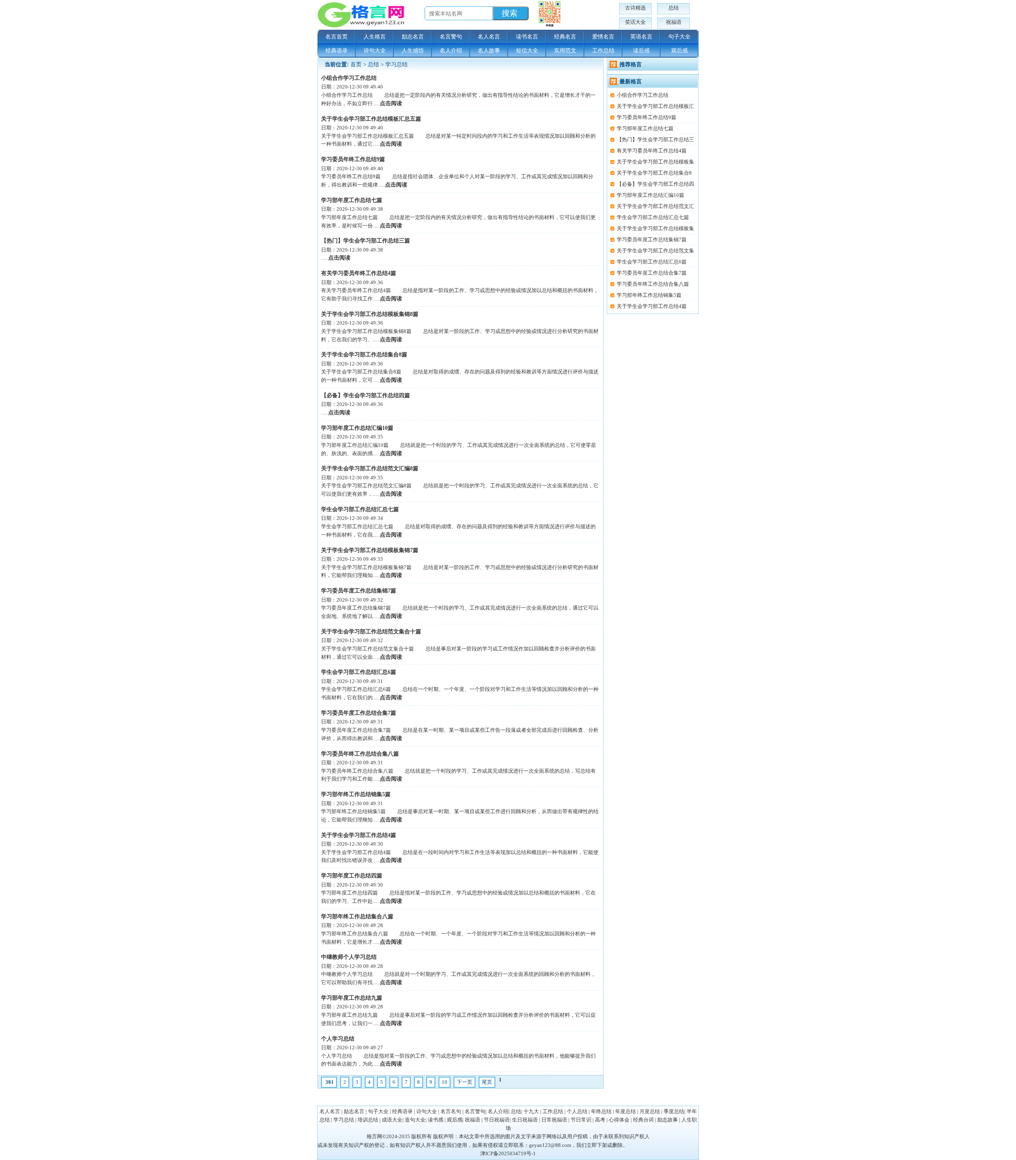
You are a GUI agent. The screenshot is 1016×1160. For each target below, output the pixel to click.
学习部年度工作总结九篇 (351, 998)
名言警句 (451, 37)
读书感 (435, 1120)
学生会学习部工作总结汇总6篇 (358, 672)
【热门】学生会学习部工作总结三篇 (365, 241)
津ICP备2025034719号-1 (508, 1153)
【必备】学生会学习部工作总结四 (655, 184)
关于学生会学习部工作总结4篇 (358, 835)
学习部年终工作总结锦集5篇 (356, 794)
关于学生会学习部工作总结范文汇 (655, 206)
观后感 (679, 51)
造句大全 (415, 1120)
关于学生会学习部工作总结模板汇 (655, 106)
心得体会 (619, 1120)
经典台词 (643, 1120)
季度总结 (674, 1111)
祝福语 (673, 22)
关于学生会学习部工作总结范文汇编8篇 (369, 468)
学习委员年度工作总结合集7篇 (358, 713)
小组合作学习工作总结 (349, 78)
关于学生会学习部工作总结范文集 (655, 251)
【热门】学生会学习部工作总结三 (655, 139)
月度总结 (649, 1111)
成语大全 (392, 1120)
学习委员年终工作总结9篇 (353, 159)
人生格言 (375, 37)
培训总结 (368, 1120)
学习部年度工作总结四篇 (351, 876)
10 (444, 1082)
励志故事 (667, 1120)
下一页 (464, 1082)
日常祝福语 (554, 1120)
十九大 (531, 1111)
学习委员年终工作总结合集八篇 (360, 754)
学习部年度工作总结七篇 (351, 200)
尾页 (487, 1082)
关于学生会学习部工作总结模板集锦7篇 (369, 550)
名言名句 (451, 1111)
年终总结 (601, 1111)
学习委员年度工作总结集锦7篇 (358, 591)
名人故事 (489, 51)
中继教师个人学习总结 (349, 957)
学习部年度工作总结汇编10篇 (357, 428)
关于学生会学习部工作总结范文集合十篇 (371, 632)
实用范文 (565, 51)
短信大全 (527, 51)
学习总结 (396, 64)
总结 (673, 8)
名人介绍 (451, 51)
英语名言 (641, 37)
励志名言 (413, 37)
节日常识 (581, 1120)
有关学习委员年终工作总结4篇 (358, 273)
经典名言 (565, 37)
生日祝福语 (525, 1120)
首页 (356, 64)
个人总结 (577, 1111)
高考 (600, 1120)
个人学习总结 (337, 1039)
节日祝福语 (497, 1120)
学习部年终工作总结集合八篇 (357, 917)
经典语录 (336, 51)
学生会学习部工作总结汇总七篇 (360, 509)
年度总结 (625, 1111)
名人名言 (489, 37)
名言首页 (336, 37)
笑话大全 (635, 22)
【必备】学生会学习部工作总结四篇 (365, 395)
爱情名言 (603, 37)
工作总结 (603, 51)
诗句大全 (375, 51)
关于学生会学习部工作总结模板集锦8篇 (369, 314)
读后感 (641, 51)
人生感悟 (413, 51)
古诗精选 (635, 8)
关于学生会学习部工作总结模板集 (655, 162)
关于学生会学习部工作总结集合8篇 (364, 355)
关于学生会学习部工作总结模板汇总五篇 (371, 119)
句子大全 (679, 37)
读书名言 (527, 37)
